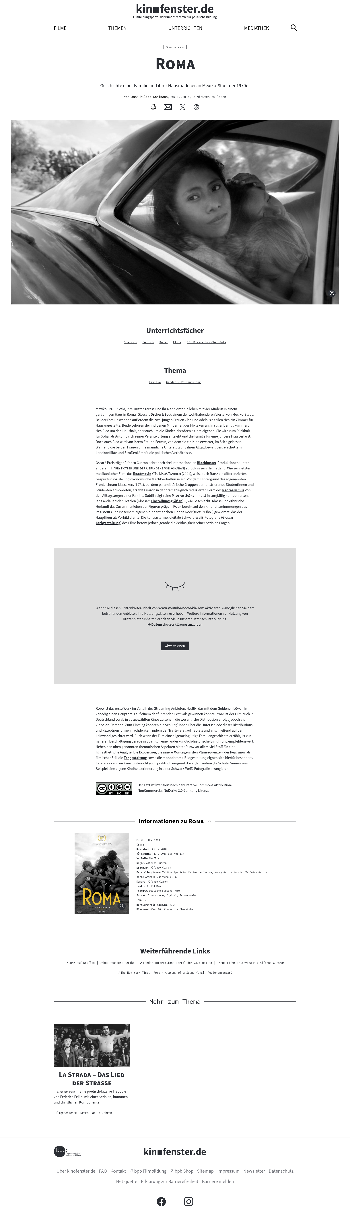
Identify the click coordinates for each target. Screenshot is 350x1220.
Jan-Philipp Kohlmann (149, 97)
